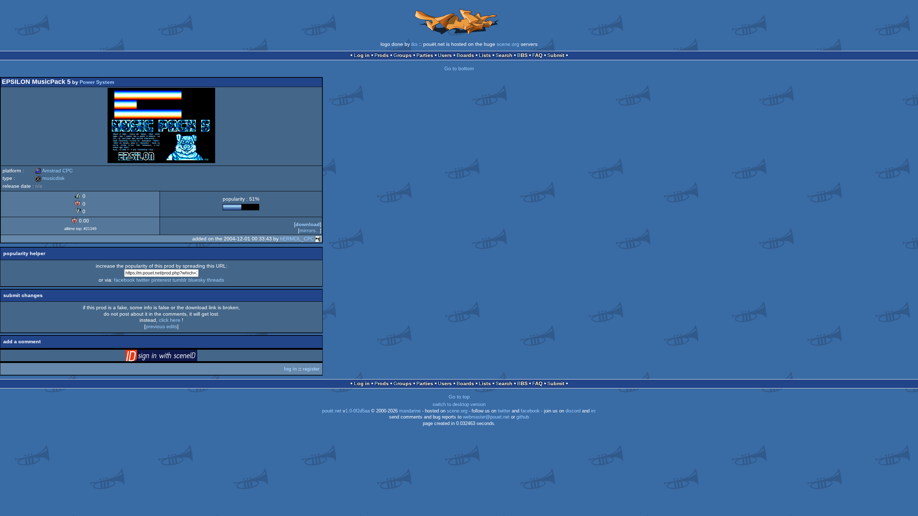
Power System (97, 82)
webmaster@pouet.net (486, 417)
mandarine (410, 411)
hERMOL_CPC (297, 239)
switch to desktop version (459, 404)
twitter (143, 280)
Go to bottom (459, 68)
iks (414, 44)
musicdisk (50, 178)
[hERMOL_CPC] (318, 239)
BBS (522, 55)
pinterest (161, 280)
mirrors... (309, 230)
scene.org (508, 44)
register (311, 369)
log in (290, 369)
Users (445, 55)
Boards (465, 55)
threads (215, 280)
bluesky (196, 280)
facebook (124, 280)
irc (593, 411)
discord (573, 411)
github (522, 417)
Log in (362, 55)
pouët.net (331, 411)
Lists (485, 55)
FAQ (537, 55)
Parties (424, 55)
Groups (402, 55)
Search (504, 55)
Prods (381, 55)
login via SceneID (172, 357)
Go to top (459, 397)
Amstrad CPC (54, 170)
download (307, 224)
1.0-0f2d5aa (357, 411)
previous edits (161, 326)
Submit (555, 55)
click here (169, 320)
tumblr (179, 280)
